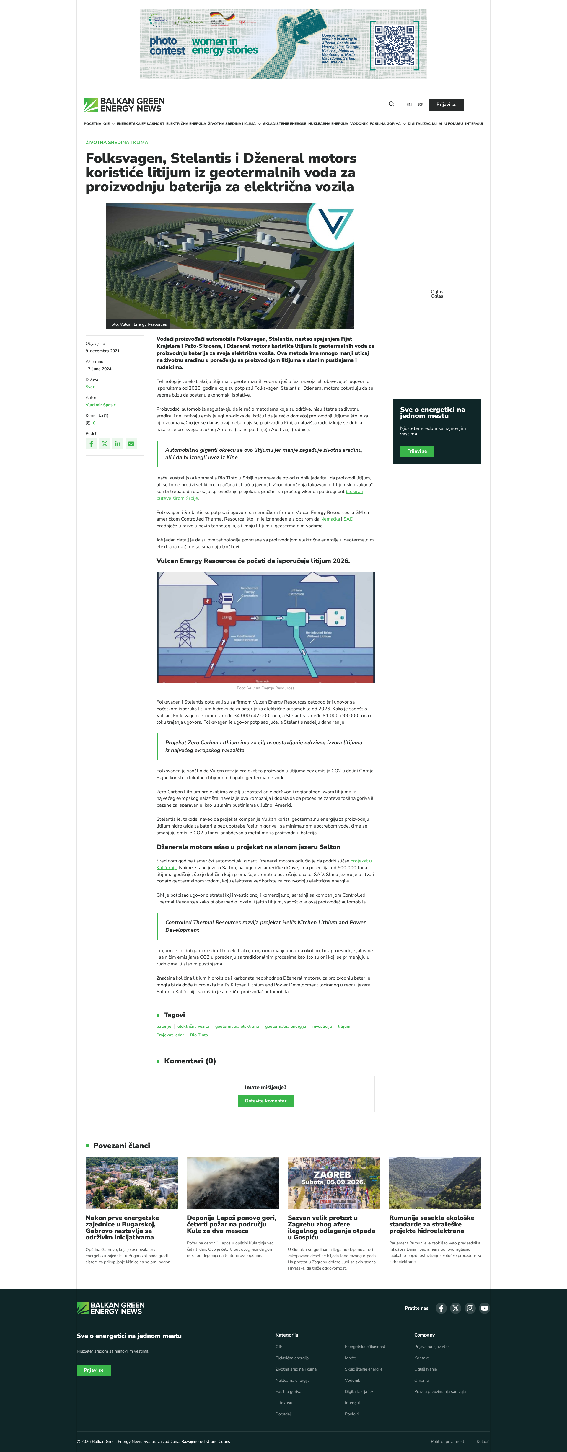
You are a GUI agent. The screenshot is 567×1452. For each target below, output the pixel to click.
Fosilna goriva (385, 124)
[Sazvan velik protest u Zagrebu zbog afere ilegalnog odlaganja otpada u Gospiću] (334, 1183)
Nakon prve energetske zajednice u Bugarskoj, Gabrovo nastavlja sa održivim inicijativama (122, 1228)
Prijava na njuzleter (431, 1347)
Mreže (350, 1358)
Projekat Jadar (170, 1035)
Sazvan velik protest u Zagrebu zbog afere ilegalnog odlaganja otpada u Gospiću (331, 1228)
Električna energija (186, 124)
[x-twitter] (455, 1308)
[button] (391, 105)
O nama (421, 1380)
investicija (322, 1026)
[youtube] (484, 1308)
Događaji (283, 1414)
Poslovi (352, 1414)
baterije (164, 1026)
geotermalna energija (285, 1026)
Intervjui (474, 124)
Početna (92, 124)
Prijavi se (446, 104)
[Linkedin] (117, 443)
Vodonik (359, 124)
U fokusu (453, 124)
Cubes (224, 1441)
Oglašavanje (425, 1369)
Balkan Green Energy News (117, 1441)
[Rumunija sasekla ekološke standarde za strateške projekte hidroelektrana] (435, 1183)
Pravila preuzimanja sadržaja (440, 1391)
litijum (344, 1026)
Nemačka (330, 519)
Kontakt (421, 1358)
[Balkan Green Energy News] (124, 105)
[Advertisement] (437, 291)
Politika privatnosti (448, 1441)
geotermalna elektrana (237, 1026)
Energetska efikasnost (140, 124)
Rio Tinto (199, 1035)
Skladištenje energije (284, 124)
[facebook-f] (441, 1308)
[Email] (131, 443)
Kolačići (483, 1441)
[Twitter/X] (104, 443)
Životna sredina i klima (232, 124)
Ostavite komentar (265, 1101)
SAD (348, 519)
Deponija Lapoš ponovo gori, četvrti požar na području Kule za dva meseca (231, 1224)
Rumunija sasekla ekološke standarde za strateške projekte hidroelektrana (431, 1224)
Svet (90, 387)
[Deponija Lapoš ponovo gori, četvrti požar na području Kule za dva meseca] (233, 1183)
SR (420, 104)
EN (409, 104)
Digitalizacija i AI (425, 124)
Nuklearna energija (328, 124)
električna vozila (193, 1026)
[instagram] (470, 1308)
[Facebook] (91, 443)
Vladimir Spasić (101, 405)
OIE (106, 124)
